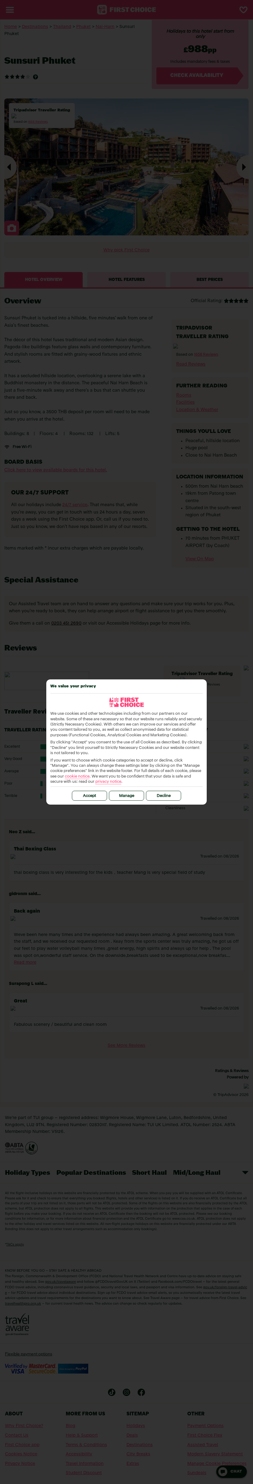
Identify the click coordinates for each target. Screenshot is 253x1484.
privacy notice (108, 782)
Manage (126, 796)
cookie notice (77, 776)
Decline (164, 796)
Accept (89, 796)
